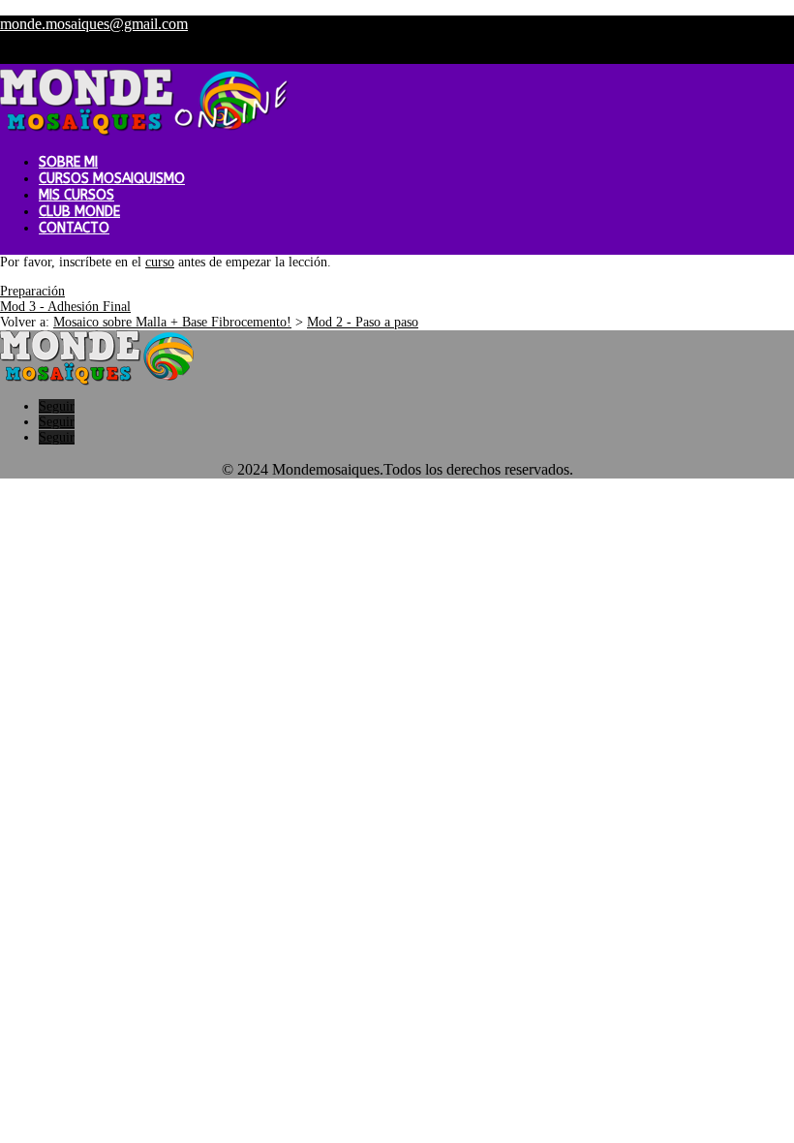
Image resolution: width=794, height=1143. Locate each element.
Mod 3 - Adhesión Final (65, 306)
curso (159, 262)
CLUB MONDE (79, 211)
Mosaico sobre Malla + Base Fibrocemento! (172, 322)
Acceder (692, 55)
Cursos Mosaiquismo (112, 178)
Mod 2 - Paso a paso (362, 322)
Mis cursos (76, 195)
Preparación (32, 291)
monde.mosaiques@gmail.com (94, 23)
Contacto (74, 228)
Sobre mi (68, 162)
